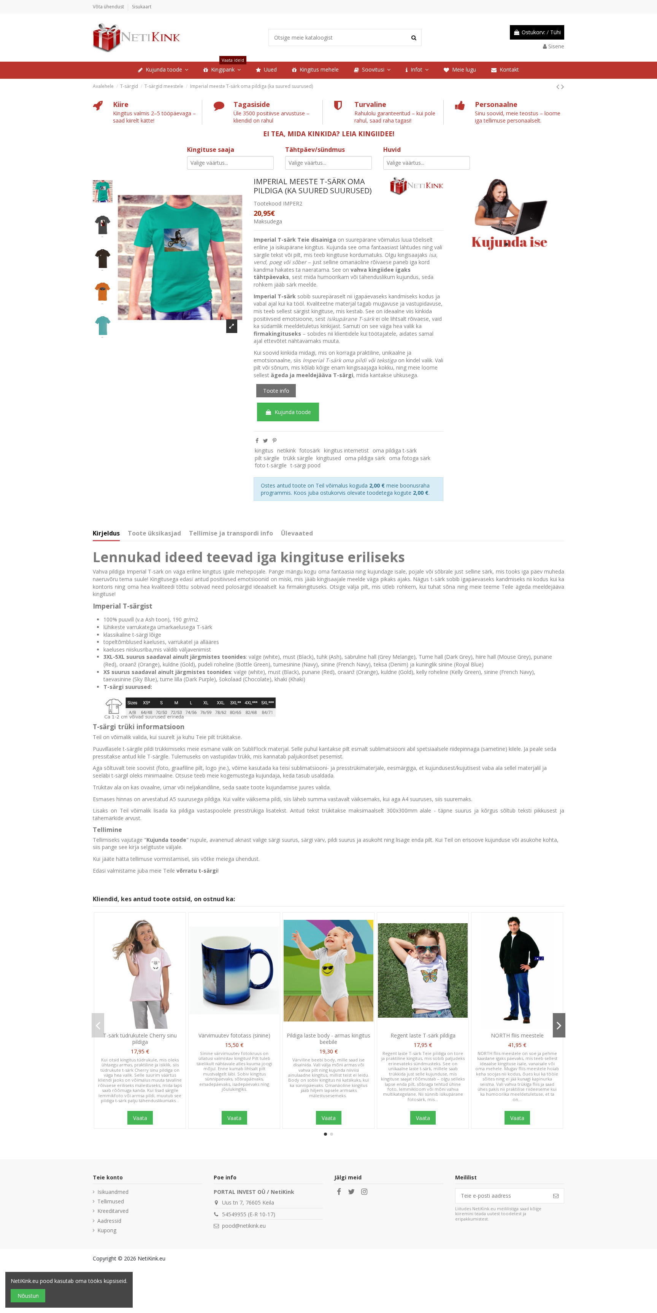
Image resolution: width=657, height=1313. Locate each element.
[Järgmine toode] (562, 86)
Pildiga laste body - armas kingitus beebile (328, 1038)
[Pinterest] (274, 440)
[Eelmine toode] (558, 86)
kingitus (264, 450)
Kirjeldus (106, 533)
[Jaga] (257, 440)
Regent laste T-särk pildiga (422, 1035)
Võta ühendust (109, 6)
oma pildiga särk (365, 458)
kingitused (328, 458)
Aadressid (109, 1220)
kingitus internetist (346, 450)
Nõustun (28, 1295)
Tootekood (267, 203)
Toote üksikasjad (154, 533)
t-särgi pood (305, 465)
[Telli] (556, 1196)
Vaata (140, 1118)
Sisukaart (141, 6)
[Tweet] (265, 440)
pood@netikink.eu (244, 1225)
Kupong (106, 1230)
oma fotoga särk (409, 458)
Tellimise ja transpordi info (231, 533)
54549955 (234, 1214)
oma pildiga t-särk (395, 450)
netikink (286, 450)
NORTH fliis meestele (517, 1035)
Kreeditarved (113, 1210)
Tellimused (110, 1201)
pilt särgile (267, 458)
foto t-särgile (271, 465)
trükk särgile (298, 458)
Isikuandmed (113, 1191)
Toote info (276, 390)
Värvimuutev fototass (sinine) (234, 1035)
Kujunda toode (293, 412)
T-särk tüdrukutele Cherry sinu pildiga (140, 1038)
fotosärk (309, 450)
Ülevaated (297, 533)
